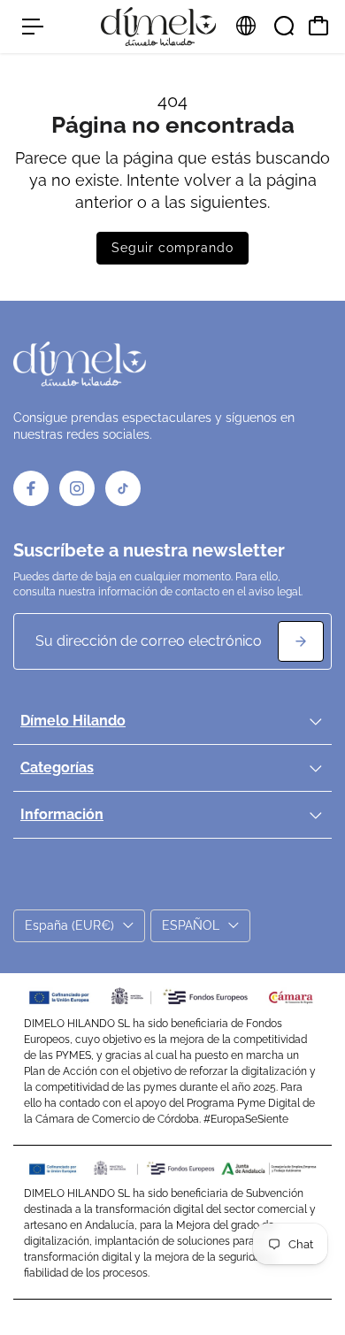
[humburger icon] (32, 26)
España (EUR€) (69, 925)
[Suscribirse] (301, 641)
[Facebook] (31, 488)
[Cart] (318, 25)
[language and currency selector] (246, 25)
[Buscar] (284, 25)
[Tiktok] (123, 488)
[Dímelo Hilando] (158, 26)
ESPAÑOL (190, 925)
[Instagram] (77, 488)
